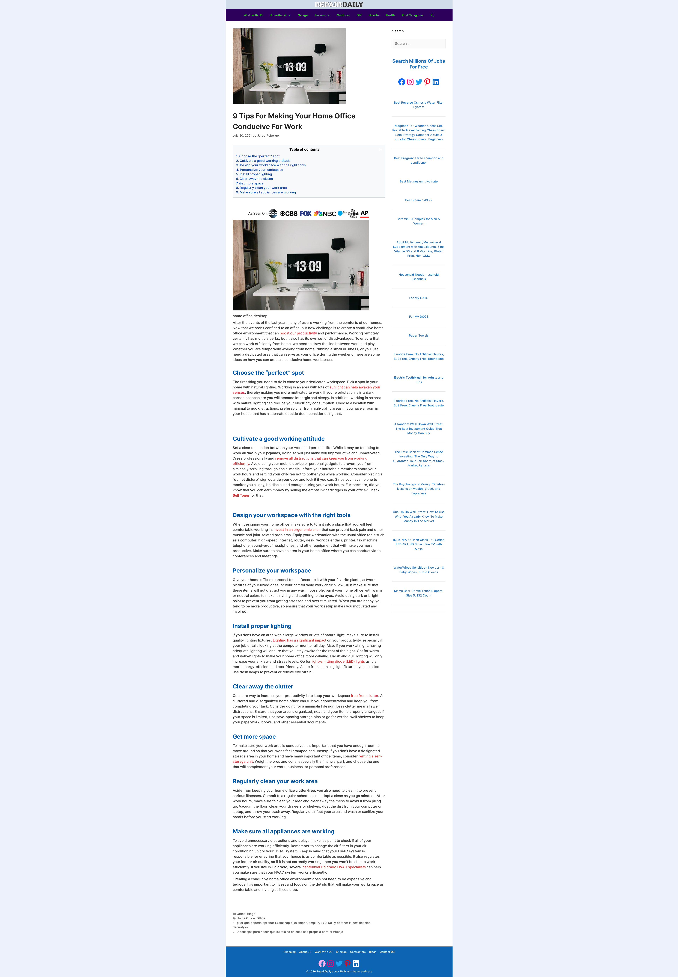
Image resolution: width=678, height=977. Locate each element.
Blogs (251, 914)
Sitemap (341, 952)
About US (305, 952)
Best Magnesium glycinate (419, 181)
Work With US (253, 15)
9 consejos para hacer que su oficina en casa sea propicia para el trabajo (290, 932)
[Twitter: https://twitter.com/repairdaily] (419, 82)
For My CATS (418, 298)
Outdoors (343, 15)
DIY (359, 15)
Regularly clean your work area (264, 188)
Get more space (251, 183)
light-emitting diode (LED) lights (338, 661)
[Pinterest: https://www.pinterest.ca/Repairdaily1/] (427, 82)
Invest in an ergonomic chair (297, 530)
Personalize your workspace (261, 170)
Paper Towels (419, 335)
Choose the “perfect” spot (259, 156)
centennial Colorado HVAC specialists (334, 867)
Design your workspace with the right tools (273, 165)
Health (390, 15)
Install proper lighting (256, 174)
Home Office (246, 918)
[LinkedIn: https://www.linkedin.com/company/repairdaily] (436, 82)
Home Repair (278, 15)
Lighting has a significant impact (299, 640)
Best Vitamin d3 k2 (418, 200)
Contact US (387, 952)
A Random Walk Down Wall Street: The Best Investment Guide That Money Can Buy (418, 428)
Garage (303, 15)
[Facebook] (402, 82)
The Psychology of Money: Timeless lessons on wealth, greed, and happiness (419, 488)
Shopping (290, 952)
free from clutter (364, 696)
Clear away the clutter (256, 179)
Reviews (320, 15)
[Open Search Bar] (432, 15)
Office (241, 914)
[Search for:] (418, 44)
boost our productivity (298, 333)
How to (374, 15)
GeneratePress (362, 971)
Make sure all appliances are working (268, 192)
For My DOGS (419, 316)
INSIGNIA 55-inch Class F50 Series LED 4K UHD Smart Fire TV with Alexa (418, 544)
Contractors (358, 952)
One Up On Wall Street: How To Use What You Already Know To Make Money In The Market (419, 516)
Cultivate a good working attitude (265, 161)
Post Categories (413, 15)
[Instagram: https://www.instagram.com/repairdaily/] (410, 82)
